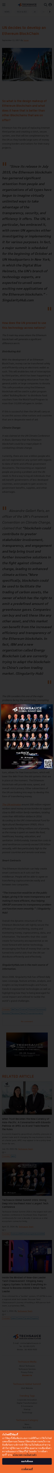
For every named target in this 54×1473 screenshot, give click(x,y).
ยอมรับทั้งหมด (27, 1461)
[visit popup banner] (27, 736)
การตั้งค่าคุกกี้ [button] (27, 1469)
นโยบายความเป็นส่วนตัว (25, 1454)
